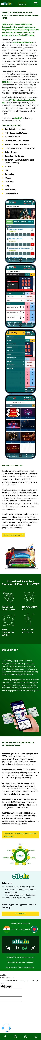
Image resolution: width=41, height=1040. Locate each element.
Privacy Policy (11, 967)
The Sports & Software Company (20, 962)
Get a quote (20, 914)
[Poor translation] (8, 986)
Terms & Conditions (26, 967)
